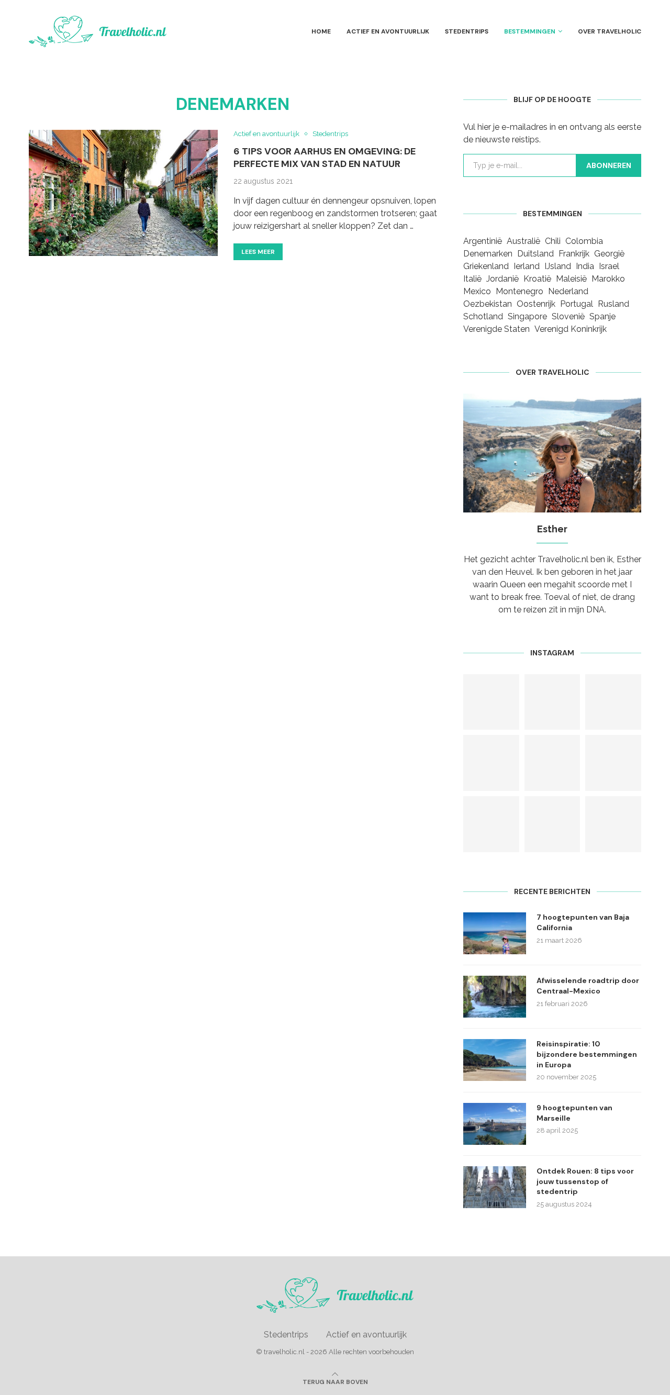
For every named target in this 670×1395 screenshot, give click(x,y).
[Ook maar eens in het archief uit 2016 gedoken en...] (491, 824)
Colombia (584, 241)
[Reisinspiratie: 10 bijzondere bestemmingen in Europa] (494, 1060)
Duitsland (535, 254)
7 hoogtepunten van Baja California (583, 922)
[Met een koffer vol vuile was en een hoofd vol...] (552, 763)
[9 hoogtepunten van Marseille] (494, 1124)
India (585, 266)
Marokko (608, 279)
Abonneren (608, 165)
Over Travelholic (609, 31)
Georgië (609, 254)
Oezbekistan (487, 304)
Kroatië (537, 279)
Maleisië (571, 279)
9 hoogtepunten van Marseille (574, 1113)
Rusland (613, 304)
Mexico (477, 291)
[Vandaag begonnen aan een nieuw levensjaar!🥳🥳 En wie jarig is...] (552, 824)
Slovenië (568, 316)
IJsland (557, 266)
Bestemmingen (529, 31)
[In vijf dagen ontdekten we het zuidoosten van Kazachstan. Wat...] (552, 702)
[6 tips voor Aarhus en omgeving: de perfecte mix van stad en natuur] (123, 192)
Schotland (483, 316)
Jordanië (502, 279)
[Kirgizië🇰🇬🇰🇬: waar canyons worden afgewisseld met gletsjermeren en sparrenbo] (491, 702)
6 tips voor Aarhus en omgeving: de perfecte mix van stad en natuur (324, 157)
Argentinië (482, 241)
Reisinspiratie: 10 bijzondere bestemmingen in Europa (587, 1054)
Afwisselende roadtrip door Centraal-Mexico (588, 986)
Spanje (602, 316)
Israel (609, 266)
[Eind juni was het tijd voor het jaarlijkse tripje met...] (613, 702)
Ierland (526, 266)
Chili (553, 241)
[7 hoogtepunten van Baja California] (494, 933)
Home (321, 31)
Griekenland (486, 266)
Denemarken (487, 254)
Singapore (527, 316)
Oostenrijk (536, 304)
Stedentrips (466, 31)
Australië (523, 241)
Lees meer (258, 252)
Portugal (576, 304)
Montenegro (519, 291)
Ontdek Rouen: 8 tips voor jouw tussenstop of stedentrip (585, 1181)
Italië (472, 279)
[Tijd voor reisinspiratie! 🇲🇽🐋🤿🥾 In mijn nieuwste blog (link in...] (491, 763)
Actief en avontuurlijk (388, 31)
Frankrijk (574, 254)
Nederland (568, 291)
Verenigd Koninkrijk (570, 329)
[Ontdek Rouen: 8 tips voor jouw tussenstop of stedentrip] (494, 1187)
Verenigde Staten (496, 329)
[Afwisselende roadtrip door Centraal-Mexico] (494, 997)
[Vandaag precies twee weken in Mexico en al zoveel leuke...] (613, 763)
